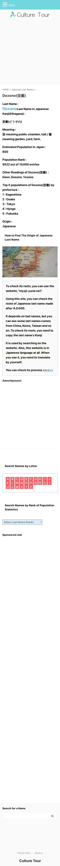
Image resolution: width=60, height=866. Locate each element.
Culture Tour (30, 861)
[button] (5, 4)
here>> (48, 370)
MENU (11, 5)
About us (39, 853)
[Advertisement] (30, 53)
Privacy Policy (24, 853)
